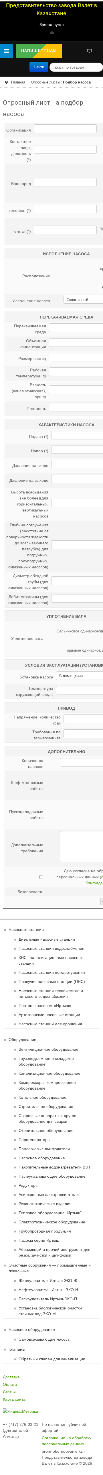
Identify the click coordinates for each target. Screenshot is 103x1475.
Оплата (10, 1384)
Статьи (9, 1392)
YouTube (51, 32)
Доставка (11, 1377)
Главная (18, 82)
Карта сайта (14, 1399)
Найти (39, 66)
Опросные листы (45, 82)
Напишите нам (39, 51)
